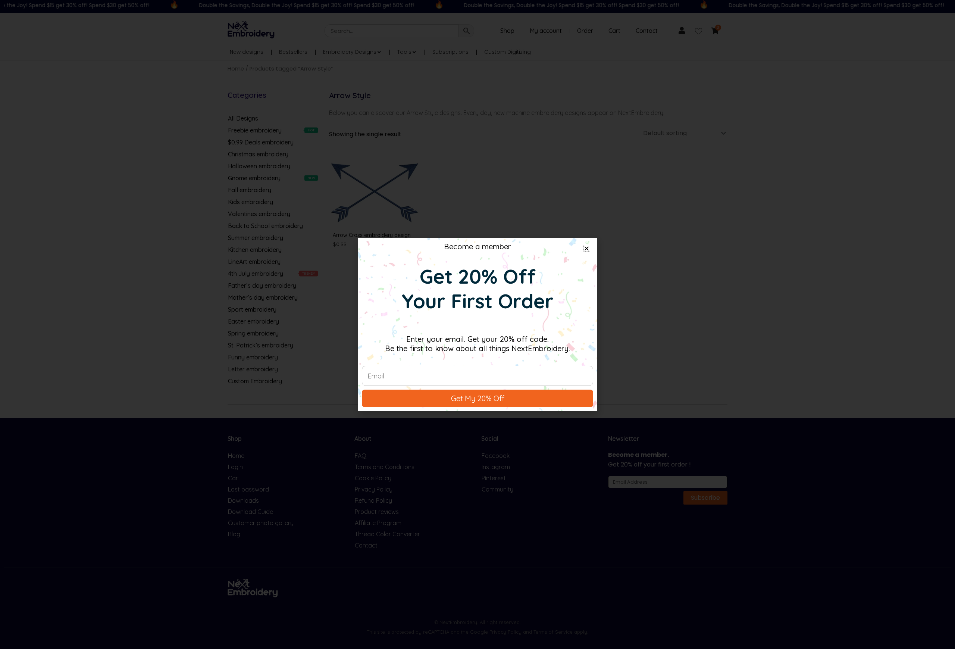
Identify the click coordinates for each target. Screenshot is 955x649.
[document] (477, 324)
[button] (586, 248)
